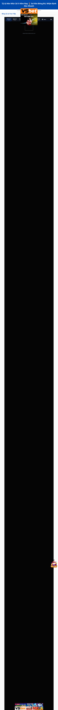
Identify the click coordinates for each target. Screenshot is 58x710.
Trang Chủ (18, 10)
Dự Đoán (39, 10)
